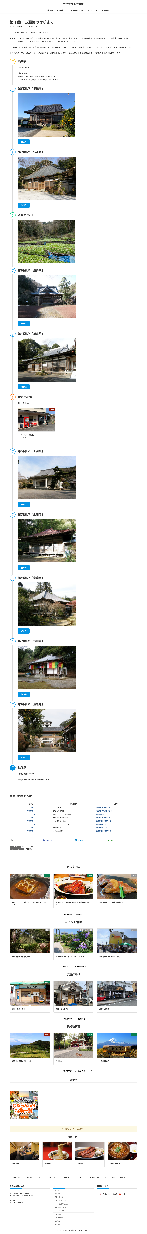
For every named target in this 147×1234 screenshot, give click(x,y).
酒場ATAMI (16, 1163)
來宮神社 (59, 1061)
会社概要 (122, 1177)
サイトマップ (81, 1177)
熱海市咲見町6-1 (102, 824)
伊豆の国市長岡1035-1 (104, 811)
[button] (24, 141)
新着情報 (57, 1193)
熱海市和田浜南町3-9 (103, 831)
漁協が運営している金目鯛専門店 (111, 902)
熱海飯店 (48, 1163)
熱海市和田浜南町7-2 (103, 821)
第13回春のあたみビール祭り (109, 957)
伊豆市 (31, 846)
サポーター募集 (110, 1177)
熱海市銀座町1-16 (102, 814)
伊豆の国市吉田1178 (103, 807)
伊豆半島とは (59, 1197)
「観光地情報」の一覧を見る (73, 1071)
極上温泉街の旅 (61, 1200)
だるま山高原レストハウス (21, 1061)
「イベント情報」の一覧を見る (73, 966)
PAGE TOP (141, 1194)
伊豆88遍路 (28, 849)
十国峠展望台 (104, 1061)
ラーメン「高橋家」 (27, 435)
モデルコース (59, 1221)
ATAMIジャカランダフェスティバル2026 (70, 957)
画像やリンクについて (33, 1177)
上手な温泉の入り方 (62, 1204)
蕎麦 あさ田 (115, 1163)
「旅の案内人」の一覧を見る (73, 914)
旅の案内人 (58, 1224)
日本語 (115, 1194)
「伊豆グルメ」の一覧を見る (73, 1019)
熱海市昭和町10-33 (102, 827)
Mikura (80, 1163)
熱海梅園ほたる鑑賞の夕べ (21, 957)
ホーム (57, 1190)
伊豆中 (24, 846)
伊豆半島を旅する (60, 1207)
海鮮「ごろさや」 (62, 1009)
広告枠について (95, 1177)
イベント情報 (60, 1210)
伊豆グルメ (59, 1214)
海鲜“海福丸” (105, 1009)
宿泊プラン (31, 807)
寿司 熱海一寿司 (18, 1009)
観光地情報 (59, 1217)
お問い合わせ (68, 1177)
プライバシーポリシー (52, 1177)
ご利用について (17, 1177)
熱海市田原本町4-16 (103, 817)
